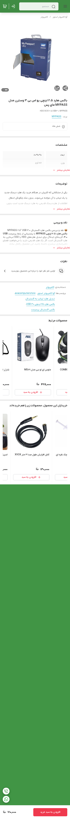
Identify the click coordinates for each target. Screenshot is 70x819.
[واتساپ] (6, 799)
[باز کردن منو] (64, 6)
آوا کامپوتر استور (60, 17)
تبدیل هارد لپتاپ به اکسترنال (40, 298)
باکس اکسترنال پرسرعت (43, 309)
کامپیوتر (44, 17)
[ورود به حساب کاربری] (13, 6)
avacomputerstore (25, 293)
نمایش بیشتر (63, 170)
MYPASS (56, 116)
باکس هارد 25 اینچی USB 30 (40, 304)
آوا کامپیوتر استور (46, 293)
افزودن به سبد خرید (50, 812)
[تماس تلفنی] (6, 791)
